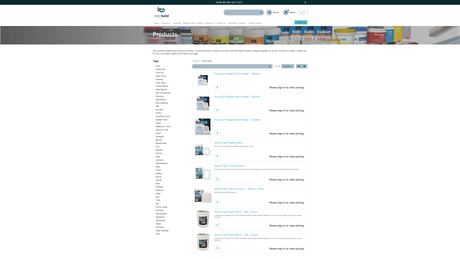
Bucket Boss (161, 143)
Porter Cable (161, 207)
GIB (157, 106)
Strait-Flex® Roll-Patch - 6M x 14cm (235, 211)
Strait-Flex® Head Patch (228, 142)
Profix (158, 170)
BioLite (159, 140)
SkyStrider (160, 220)
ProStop (159, 187)
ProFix (158, 113)
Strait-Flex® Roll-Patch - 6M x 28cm (236, 234)
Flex (157, 197)
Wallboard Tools (163, 126)
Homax (159, 153)
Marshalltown (162, 163)
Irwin (158, 156)
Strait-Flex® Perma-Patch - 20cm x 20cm (239, 188)
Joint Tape (160, 83)
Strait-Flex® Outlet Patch (229, 165)
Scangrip (160, 136)
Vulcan (159, 180)
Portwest (160, 227)
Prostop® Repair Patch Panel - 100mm (237, 73)
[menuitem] (156, 23)
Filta (158, 234)
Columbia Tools (163, 116)
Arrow (158, 177)
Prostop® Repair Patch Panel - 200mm (237, 119)
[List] (304, 66)
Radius (159, 173)
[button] (287, 66)
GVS (158, 66)
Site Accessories (163, 93)
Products (195, 61)
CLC (158, 146)
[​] (305, 2)
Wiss (158, 183)
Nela (158, 166)
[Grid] (299, 66)
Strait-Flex (160, 69)
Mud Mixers (161, 99)
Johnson (159, 160)
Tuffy (158, 200)
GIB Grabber (161, 213)
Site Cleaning (162, 103)
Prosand (159, 109)
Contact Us (300, 22)
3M (157, 203)
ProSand (159, 210)
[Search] (261, 12)
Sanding (159, 79)
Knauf (158, 133)
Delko (158, 123)
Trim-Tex (160, 72)
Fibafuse (159, 190)
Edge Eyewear (162, 230)
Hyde (158, 193)
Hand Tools (161, 76)
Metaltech (160, 217)
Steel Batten (161, 89)
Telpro (158, 224)
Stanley (159, 150)
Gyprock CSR (162, 130)
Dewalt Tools (162, 119)
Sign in (302, 13)
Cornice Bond (162, 86)
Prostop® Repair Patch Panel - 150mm (237, 96)
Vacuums (160, 96)
